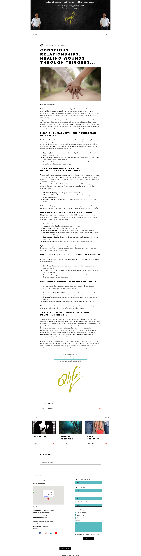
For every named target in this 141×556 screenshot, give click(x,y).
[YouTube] (56, 533)
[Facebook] (40, 533)
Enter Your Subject (80, 502)
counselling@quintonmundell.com (41, 512)
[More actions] (100, 45)
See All (107, 417)
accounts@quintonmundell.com (41, 523)
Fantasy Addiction (67, 438)
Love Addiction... (94, 438)
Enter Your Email (80, 487)
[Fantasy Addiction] (70, 427)
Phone (77, 495)
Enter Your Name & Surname (83, 479)
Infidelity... (41, 437)
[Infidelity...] (44, 427)
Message (77, 520)
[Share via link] (53, 403)
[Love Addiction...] (97, 427)
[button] (107, 34)
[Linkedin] (51, 533)
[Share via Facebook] (41, 403)
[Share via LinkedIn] (49, 403)
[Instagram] (46, 533)
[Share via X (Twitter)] (45, 403)
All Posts (34, 34)
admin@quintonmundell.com (40, 517)
